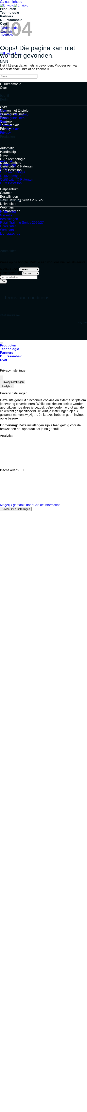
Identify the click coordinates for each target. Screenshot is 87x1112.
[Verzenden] (1, 81)
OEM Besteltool (11, 170)
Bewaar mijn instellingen (16, 508)
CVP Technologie (12, 159)
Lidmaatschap (10, 233)
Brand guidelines (12, 118)
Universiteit (8, 203)
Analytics (7, 386)
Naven (5, 155)
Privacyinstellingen (13, 381)
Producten (8, 9)
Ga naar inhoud (11, 1)
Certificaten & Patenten (16, 166)
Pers (3, 121)
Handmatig (8, 165)
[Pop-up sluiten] (1, 378)
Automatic (7, 161)
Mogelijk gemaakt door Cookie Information (30, 505)
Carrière (6, 125)
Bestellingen (9, 196)
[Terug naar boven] (1, 342)
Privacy (5, 132)
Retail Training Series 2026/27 (22, 200)
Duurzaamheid (10, 84)
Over (3, 87)
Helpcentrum (9, 189)
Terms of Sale (10, 129)
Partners (6, 16)
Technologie (9, 12)
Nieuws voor (9, 269)
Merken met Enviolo (14, 110)
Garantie (6, 193)
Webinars (7, 207)
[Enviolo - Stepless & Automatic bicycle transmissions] (14, 5)
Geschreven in (10, 273)
